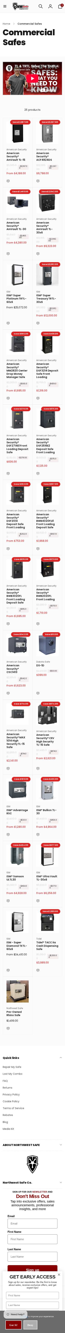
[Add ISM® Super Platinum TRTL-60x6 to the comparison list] (8, 323)
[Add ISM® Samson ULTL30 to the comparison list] (8, 901)
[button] (5, 6)
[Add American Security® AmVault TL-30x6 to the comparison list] (38, 254)
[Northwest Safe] (32, 1173)
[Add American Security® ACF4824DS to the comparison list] (38, 181)
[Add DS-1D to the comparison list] (38, 694)
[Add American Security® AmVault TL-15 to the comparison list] (8, 181)
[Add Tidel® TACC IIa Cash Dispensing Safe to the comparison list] (38, 971)
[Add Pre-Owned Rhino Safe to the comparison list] (8, 1029)
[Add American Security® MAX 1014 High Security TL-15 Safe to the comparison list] (8, 769)
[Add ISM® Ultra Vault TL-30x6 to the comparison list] (38, 901)
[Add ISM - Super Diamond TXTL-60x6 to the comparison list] (8, 971)
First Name (14, 1231)
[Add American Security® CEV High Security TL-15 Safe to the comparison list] (38, 769)
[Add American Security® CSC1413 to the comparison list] (8, 694)
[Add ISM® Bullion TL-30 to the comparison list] (38, 835)
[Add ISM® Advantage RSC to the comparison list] (8, 835)
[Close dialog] (59, 1274)
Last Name (14, 1249)
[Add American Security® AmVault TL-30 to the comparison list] (8, 254)
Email (11, 1216)
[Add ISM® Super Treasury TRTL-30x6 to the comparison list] (38, 323)
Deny (30, 1325)
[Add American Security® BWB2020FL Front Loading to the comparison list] (38, 624)
